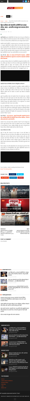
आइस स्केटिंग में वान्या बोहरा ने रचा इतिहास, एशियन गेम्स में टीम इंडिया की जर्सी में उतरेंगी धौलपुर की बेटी (15, 304)
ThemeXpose (9, 396)
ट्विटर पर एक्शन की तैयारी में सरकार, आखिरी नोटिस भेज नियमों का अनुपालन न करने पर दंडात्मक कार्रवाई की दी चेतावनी (15, 56)
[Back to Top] (15, 399)
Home (2, 16)
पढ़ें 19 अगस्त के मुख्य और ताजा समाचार (10, 314)
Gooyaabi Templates (24, 396)
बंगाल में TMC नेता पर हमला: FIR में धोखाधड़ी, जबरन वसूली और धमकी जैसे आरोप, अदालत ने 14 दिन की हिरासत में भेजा (14, 194)
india (6, 21)
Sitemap (3, 384)
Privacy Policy (4, 382)
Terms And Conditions (7, 380)
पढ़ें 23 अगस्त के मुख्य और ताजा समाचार (11, 209)
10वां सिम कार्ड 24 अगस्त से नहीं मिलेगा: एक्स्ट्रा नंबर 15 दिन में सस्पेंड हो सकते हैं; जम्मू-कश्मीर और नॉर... (18, 274)
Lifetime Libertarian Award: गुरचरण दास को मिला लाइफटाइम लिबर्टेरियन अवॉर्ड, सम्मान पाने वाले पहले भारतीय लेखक (13, 299)
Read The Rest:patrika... (6, 169)
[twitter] (26, 1)
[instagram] (28, 1)
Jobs (2, 386)
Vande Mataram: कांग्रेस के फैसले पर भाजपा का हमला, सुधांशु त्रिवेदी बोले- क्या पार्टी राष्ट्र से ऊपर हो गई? (18, 288)
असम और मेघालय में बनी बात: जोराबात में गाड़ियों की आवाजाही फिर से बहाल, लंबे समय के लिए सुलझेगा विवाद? (14, 221)
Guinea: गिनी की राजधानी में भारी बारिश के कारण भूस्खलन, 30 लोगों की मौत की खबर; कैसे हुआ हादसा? (18, 368)
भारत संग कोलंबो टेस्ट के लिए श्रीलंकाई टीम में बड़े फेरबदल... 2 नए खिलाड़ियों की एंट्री (18, 280)
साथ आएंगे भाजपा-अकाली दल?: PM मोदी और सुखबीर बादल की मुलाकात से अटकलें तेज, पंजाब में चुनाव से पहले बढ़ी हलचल (15, 310)
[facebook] (23, 1)
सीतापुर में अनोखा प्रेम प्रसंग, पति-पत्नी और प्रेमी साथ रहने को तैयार (18, 353)
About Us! (3, 387)
